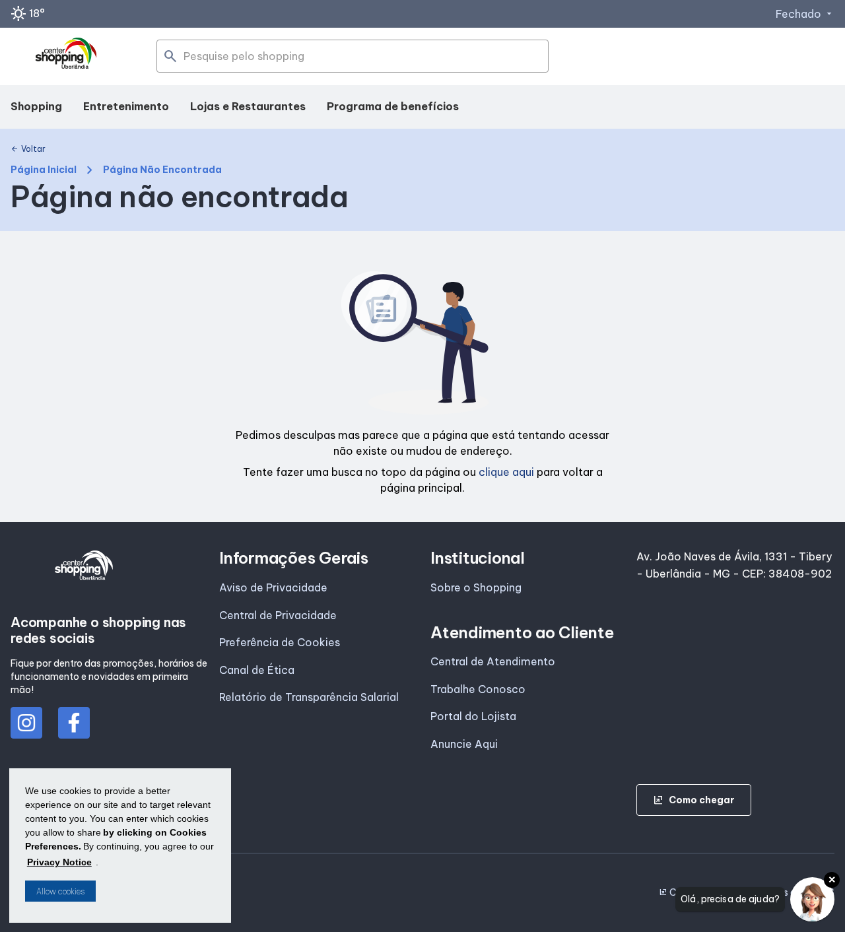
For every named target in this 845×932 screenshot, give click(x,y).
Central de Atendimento (492, 661)
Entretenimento (126, 106)
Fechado (805, 13)
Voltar (28, 149)
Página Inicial (44, 170)
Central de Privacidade (278, 615)
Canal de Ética (256, 670)
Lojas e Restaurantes (248, 106)
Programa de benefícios (393, 106)
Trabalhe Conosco (477, 689)
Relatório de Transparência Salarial (309, 697)
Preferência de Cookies (279, 642)
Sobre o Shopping (476, 587)
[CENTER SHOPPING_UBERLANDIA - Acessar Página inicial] (67, 57)
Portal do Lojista (473, 716)
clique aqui (506, 472)
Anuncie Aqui (464, 743)
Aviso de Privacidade (273, 587)
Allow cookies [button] (60, 891)
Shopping (36, 106)
